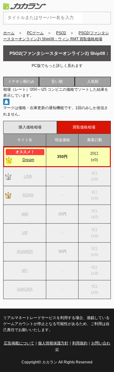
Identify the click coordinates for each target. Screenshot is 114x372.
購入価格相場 (30, 127)
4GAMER (25, 251)
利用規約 (79, 343)
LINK (28, 176)
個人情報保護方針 (53, 343)
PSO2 (61, 33)
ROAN (28, 195)
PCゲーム (35, 33)
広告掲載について (19, 343)
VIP (25, 233)
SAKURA (25, 289)
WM (25, 214)
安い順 (57, 81)
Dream (28, 160)
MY (25, 270)
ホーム (9, 33)
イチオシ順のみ (21, 81)
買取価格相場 (84, 127)
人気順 (92, 81)
